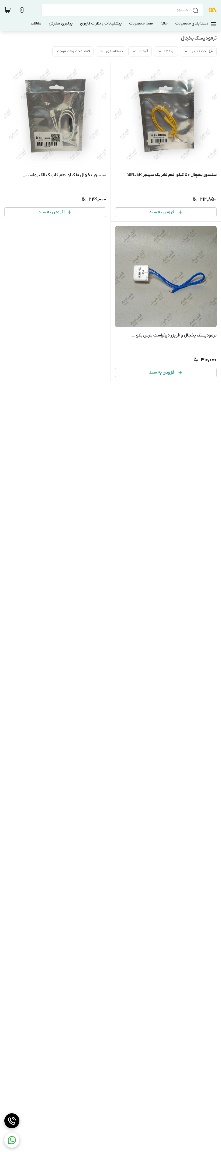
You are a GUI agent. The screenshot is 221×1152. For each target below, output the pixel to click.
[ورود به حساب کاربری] (22, 10)
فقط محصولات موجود (73, 51)
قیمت (143, 51)
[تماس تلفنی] (11, 1120)
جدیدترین (198, 51)
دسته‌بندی (114, 51)
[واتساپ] (11, 1140)
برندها (169, 51)
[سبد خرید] (7, 10)
